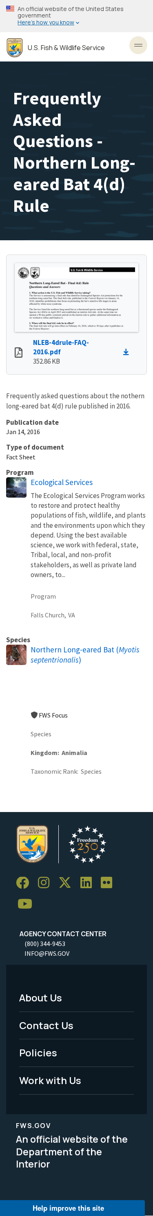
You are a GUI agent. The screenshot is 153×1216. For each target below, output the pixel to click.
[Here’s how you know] (76, 16)
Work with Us (50, 1080)
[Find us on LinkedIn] (89, 883)
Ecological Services (62, 482)
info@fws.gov (46, 953)
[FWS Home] (15, 47)
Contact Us (46, 1025)
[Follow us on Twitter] (67, 883)
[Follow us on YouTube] (28, 904)
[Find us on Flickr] (109, 883)
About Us (40, 997)
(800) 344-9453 (44, 943)
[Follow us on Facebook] (25, 883)
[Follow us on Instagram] (46, 883)
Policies (38, 1052)
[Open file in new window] (18, 353)
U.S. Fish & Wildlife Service (66, 48)
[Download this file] (128, 352)
